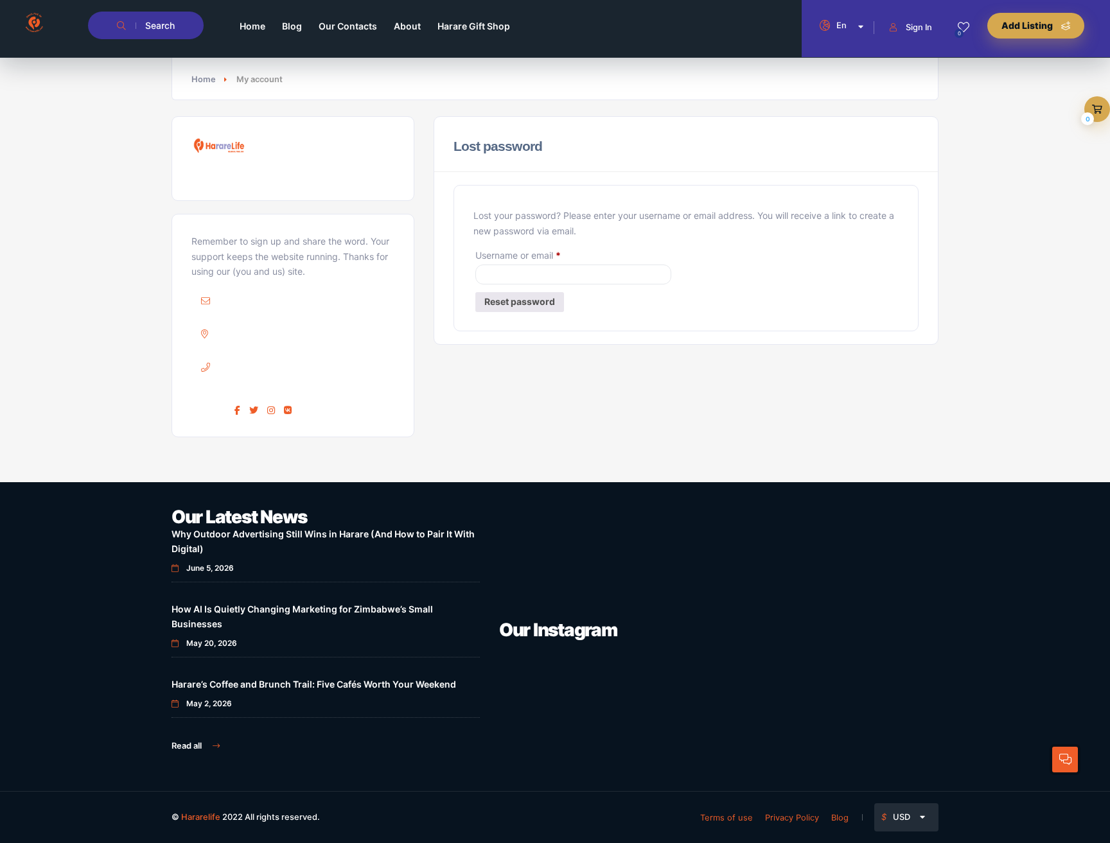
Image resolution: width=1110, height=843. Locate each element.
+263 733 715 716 (290, 366)
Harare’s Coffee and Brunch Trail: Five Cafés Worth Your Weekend (314, 684)
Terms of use (726, 817)
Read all (188, 745)
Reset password (519, 301)
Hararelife (200, 817)
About (407, 26)
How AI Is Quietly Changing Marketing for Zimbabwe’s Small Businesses (302, 616)
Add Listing (1028, 25)
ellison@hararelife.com (289, 300)
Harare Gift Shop (473, 26)
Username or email (536, 254)
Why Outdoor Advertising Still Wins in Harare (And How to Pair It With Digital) (323, 541)
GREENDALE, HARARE (300, 333)
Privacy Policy (792, 817)
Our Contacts (348, 26)
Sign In (919, 27)
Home (252, 26)
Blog (292, 26)
